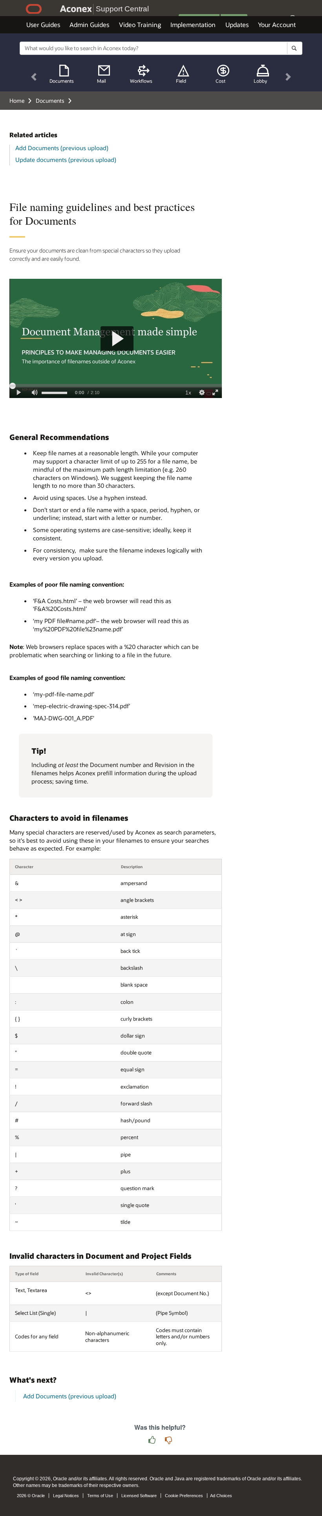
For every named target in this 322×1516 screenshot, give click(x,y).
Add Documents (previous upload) (61, 148)
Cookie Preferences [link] (184, 1495)
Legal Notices (66, 1495)
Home (16, 100)
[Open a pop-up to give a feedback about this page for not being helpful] (168, 1440)
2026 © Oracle (31, 1495)
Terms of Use (100, 1495)
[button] (34, 77)
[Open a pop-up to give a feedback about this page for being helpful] (152, 1440)
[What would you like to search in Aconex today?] (294, 48)
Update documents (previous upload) (65, 160)
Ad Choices (221, 1495)
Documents (50, 100)
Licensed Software (139, 1495)
